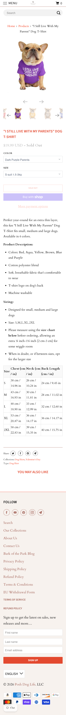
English (11, 674)
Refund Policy (13, 577)
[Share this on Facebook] (20, 453)
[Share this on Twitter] (13, 453)
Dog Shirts (20, 459)
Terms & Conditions (18, 584)
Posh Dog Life (25, 684)
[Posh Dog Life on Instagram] (33, 512)
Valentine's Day (33, 459)
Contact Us (11, 546)
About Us (10, 538)
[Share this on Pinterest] (27, 453)
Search (8, 522)
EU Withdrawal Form (19, 592)
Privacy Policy (13, 561)
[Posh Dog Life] (33, 3)
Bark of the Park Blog (19, 553)
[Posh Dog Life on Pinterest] (24, 512)
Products (23, 26)
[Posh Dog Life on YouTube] (16, 512)
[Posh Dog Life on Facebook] (7, 512)
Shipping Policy (14, 569)
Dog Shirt (14, 463)
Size (5, 167)
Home (11, 26)
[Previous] (25, 101)
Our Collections (14, 530)
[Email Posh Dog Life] (41, 512)
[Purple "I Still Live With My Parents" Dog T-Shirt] (33, 69)
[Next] (41, 101)
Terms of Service (14, 600)
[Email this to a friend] (35, 453)
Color (7, 153)
